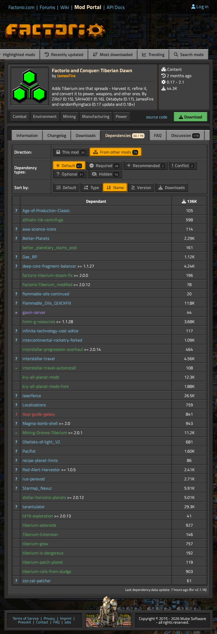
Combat (20, 116)
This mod (73, 152)
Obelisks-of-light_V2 (41, 442)
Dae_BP (29, 257)
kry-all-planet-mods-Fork (45, 386)
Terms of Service (26, 619)
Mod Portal (87, 7)
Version (143, 187)
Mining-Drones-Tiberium (45, 432)
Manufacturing (95, 116)
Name (118, 187)
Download (192, 117)
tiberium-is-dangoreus (42, 553)
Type (94, 187)
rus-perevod (33, 479)
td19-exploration (38, 516)
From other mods (118, 152)
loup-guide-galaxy (38, 414)
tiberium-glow (35, 543)
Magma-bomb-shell (40, 423)
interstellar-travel (38, 358)
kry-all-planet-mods (40, 377)
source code (156, 117)
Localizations (34, 405)
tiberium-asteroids (39, 525)
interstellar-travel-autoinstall (49, 368)
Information (27, 135)
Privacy (49, 619)
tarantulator (33, 506)
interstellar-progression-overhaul (53, 349)
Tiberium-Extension (40, 534)
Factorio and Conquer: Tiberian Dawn (92, 70)
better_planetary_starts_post (49, 247)
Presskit (24, 622)
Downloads (86, 135)
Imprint (65, 619)
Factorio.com (21, 7)
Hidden (108, 174)
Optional (72, 174)
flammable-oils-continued (45, 294)
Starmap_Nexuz (37, 488)
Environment (45, 116)
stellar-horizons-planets (44, 497)
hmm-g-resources (39, 321)
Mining (69, 116)
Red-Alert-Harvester (41, 469)
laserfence (31, 395)
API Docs (116, 7)
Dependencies (124, 135)
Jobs (68, 622)
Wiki (64, 7)
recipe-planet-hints (40, 460)
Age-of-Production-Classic (46, 210)
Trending (155, 54)
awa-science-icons (39, 229)
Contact (42, 622)
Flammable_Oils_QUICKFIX (46, 303)
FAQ (158, 135)
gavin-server (34, 312)
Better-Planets (35, 238)
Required (106, 165)
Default (71, 165)
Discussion (185, 135)
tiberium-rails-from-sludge (46, 571)
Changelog (56, 135)
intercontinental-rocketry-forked (52, 340)
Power (121, 116)
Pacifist (29, 451)
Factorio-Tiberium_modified (47, 284)
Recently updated (66, 54)
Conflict (183, 165)
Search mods (191, 54)
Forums (47, 7)
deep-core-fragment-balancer (49, 266)
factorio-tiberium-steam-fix (48, 275)
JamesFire (66, 75)
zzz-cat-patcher (36, 580)
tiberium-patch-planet (42, 562)
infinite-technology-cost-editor (50, 331)
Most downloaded (116, 54)
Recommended (148, 165)
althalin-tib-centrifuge (42, 220)
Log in (202, 6)
